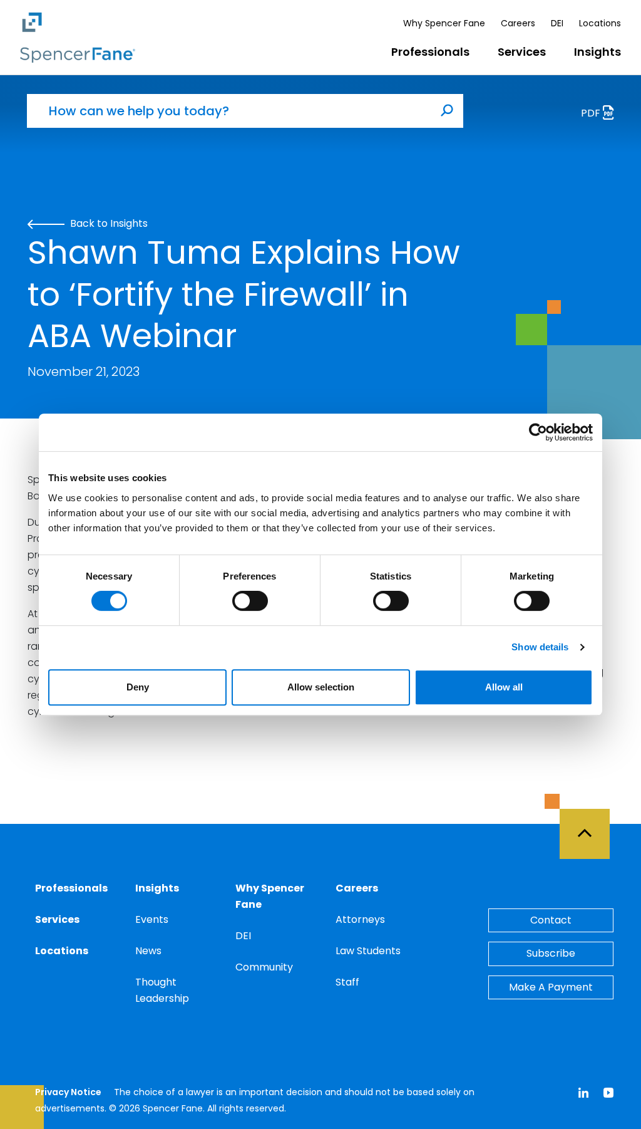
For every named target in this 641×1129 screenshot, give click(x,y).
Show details (539, 647)
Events (151, 919)
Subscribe (550, 953)
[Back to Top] (590, 826)
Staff (347, 982)
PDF (592, 113)
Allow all (504, 687)
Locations (600, 23)
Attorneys (360, 919)
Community (264, 967)
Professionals (430, 52)
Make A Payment (551, 987)
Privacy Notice (68, 1092)
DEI (557, 23)
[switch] (250, 601)
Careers (518, 23)
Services (522, 52)
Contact (551, 920)
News (148, 951)
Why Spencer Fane (444, 23)
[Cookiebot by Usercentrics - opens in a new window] (538, 432)
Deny (137, 687)
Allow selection (320, 687)
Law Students (368, 951)
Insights (597, 52)
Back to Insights (108, 223)
